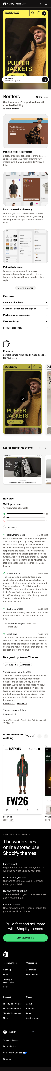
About (29, 1004)
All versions (22, 703)
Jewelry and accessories (8, 980)
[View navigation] (46, 4)
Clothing (7, 970)
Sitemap (7, 1059)
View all (30, 736)
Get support (10, 665)
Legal (28, 1013)
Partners (30, 1008)
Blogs (5, 1018)
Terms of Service (11, 1040)
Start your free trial (25, 938)
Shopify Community (12, 1013)
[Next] (46, 448)
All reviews (10, 527)
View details (9, 703)
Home (5, 987)
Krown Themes (12, 109)
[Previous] (39, 448)
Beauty (6, 974)
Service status (32, 1018)
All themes (25, 665)
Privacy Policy (9, 1046)
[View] (22, 470)
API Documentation (12, 1008)
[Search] (40, 4)
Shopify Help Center (12, 1004)
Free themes (32, 974)
